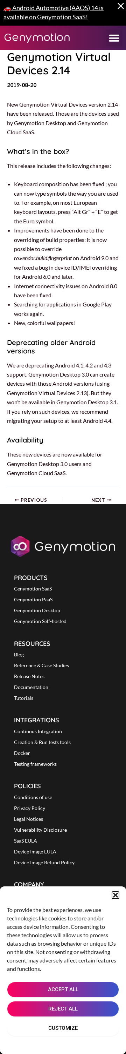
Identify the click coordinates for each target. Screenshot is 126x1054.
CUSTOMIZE (63, 1028)
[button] (115, 895)
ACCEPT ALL (63, 989)
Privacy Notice (79, 1044)
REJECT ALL (63, 1009)
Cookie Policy (42, 1044)
